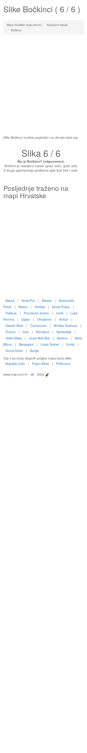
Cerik (59, 313)
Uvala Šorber (50, 344)
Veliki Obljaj (14, 338)
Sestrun (62, 338)
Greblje (40, 307)
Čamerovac (38, 325)
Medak (47, 300)
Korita (70, 344)
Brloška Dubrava (65, 325)
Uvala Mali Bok (39, 338)
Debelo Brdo (14, 325)
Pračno (11, 332)
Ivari (26, 332)
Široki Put (28, 300)
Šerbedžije (63, 332)
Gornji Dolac (14, 350)
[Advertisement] (43, 82)
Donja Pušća (61, 307)
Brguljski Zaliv (15, 363)
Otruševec (44, 319)
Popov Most (40, 363)
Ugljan (25, 319)
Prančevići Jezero (36, 313)
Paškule (11, 313)
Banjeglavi (26, 344)
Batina (23, 307)
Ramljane (42, 332)
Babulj (10, 300)
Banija (34, 350)
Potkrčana (63, 363)
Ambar (63, 319)
